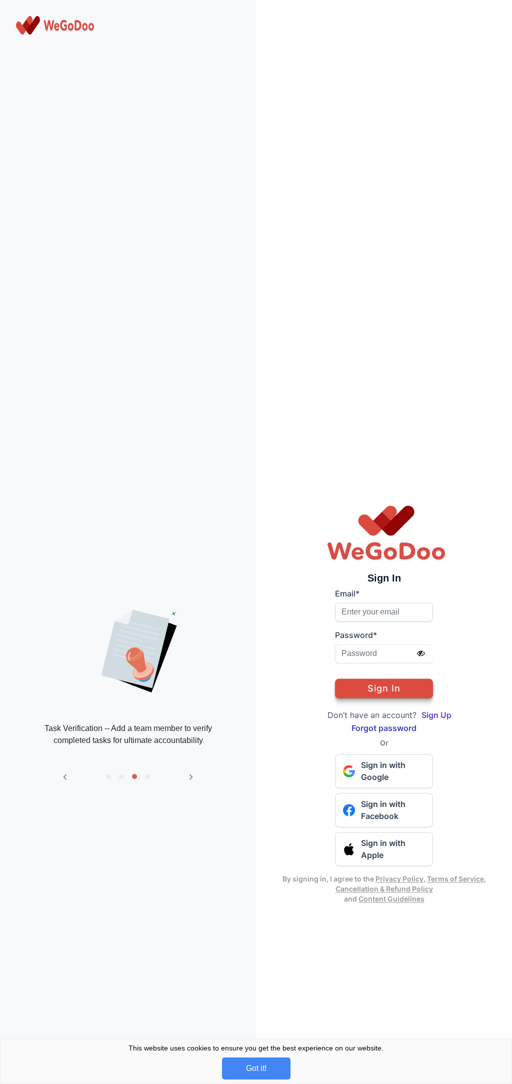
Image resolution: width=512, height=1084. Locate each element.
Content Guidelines (391, 898)
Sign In (384, 688)
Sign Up (437, 715)
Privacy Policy (400, 878)
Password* (356, 635)
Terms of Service (455, 878)
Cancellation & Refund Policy (384, 888)
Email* (347, 593)
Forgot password (384, 728)
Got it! (256, 1068)
